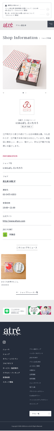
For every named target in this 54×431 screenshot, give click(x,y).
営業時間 (6, 377)
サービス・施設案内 (10, 368)
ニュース (6, 349)
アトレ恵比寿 (21, 25)
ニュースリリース (35, 383)
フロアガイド (8, 363)
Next (43, 92)
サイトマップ (33, 404)
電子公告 (32, 387)
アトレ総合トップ (35, 349)
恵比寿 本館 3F (9, 181)
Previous (5, 92)
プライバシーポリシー (36, 391)
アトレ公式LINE (34, 362)
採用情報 (32, 379)
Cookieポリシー (34, 395)
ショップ (6, 354)
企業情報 (32, 374)
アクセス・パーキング (11, 372)
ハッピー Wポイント (36, 353)
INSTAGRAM (5, 342)
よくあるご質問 (34, 366)
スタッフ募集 (8, 382)
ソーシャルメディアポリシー (38, 400)
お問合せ (32, 370)
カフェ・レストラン (10, 358)
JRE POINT (33, 357)
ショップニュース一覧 (29, 292)
